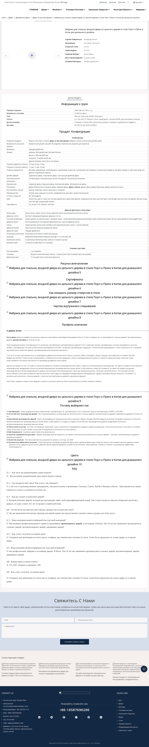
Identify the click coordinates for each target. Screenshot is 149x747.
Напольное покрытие (127, 714)
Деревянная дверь (23, 18)
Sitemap (97, 743)
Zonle (4, 18)
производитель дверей (72, 523)
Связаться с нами (125, 730)
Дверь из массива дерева (42, 18)
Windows (122, 707)
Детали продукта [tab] (74, 98)
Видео (121, 717)
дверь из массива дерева (59, 141)
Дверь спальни (75, 187)
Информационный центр (128, 727)
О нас (121, 720)
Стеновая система (125, 710)
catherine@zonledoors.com (18, 706)
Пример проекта (125, 724)
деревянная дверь (20, 340)
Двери (10, 18)
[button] (145, 10)
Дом (120, 700)
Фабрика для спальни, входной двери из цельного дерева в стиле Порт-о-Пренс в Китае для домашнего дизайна (97, 18)
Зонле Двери (12, 337)
